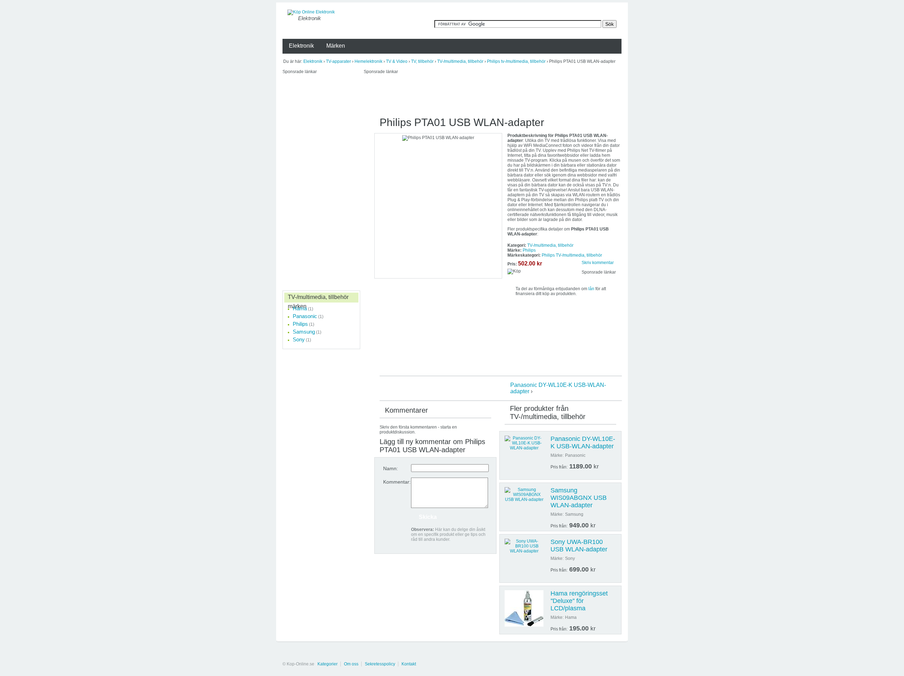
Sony (299, 339)
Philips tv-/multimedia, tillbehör (516, 61)
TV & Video (397, 61)
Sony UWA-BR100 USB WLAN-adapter (579, 545)
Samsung (304, 332)
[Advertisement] (492, 94)
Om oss (351, 664)
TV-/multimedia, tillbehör (460, 61)
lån (591, 288)
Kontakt (409, 664)
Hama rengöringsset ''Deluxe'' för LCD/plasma (579, 601)
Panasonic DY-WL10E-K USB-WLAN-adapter (583, 442)
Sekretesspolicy (380, 664)
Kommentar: (397, 482)
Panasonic (305, 316)
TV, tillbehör (422, 61)
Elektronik (312, 61)
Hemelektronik (368, 61)
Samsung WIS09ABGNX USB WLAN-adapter (579, 498)
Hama (300, 308)
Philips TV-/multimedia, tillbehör (572, 255)
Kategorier (327, 664)
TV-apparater (338, 61)
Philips (529, 250)
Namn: (390, 468)
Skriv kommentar (598, 262)
